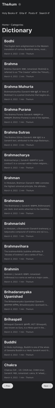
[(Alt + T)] (19, 4)
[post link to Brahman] (27, 184)
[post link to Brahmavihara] (27, 252)
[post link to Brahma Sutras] (27, 138)
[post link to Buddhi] (27, 348)
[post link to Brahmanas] (27, 206)
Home (5, 24)
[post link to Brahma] (27, 70)
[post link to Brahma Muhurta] (27, 92)
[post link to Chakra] (27, 371)
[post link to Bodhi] (27, 47)
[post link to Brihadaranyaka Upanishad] (27, 300)
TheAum (9, 4)
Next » (47, 386)
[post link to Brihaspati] (27, 325)
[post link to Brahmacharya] (27, 161)
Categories (17, 24)
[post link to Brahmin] (27, 275)
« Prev (7, 386)
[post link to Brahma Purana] (27, 115)
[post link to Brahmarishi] (27, 229)
